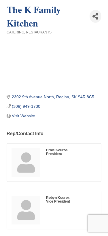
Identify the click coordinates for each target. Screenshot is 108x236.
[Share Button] (95, 16)
